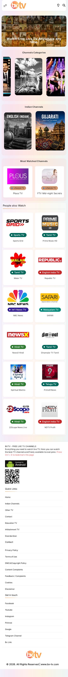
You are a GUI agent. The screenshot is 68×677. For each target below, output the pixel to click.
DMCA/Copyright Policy (15, 563)
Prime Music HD (50, 241)
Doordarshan (11, 536)
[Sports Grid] (18, 222)
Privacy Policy (11, 550)
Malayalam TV (51, 309)
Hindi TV (19, 347)
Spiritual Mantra (18, 390)
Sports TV (19, 235)
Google (8, 629)
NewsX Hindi (18, 353)
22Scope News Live (18, 427)
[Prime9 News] (50, 372)
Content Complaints (14, 569)
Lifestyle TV (19, 188)
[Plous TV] (17, 175)
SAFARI (50, 315)
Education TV (11, 523)
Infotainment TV (12, 529)
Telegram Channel (13, 636)
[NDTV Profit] (50, 409)
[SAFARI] (50, 297)
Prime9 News (50, 390)
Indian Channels (12, 503)
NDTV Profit (50, 427)
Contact (8, 516)
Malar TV (18, 278)
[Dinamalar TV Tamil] (50, 334)
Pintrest (8, 623)
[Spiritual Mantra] (18, 372)
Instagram (9, 616)
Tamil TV (51, 235)
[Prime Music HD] (50, 222)
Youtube (8, 610)
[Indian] (50, 76)
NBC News (18, 315)
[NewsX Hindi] (18, 334)
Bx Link (8, 642)
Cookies (8, 582)
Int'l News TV (19, 309)
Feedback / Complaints (15, 576)
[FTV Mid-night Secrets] (49, 175)
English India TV (50, 272)
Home (7, 497)
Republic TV (50, 278)
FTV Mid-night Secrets (49, 193)
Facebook (9, 603)
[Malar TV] (18, 260)
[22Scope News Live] (18, 409)
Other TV (9, 510)
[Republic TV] (50, 260)
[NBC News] (18, 297)
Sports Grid (18, 241)
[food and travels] (17, 76)
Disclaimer (10, 589)
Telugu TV (51, 384)
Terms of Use (11, 556)
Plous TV (18, 193)
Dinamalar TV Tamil (50, 353)
